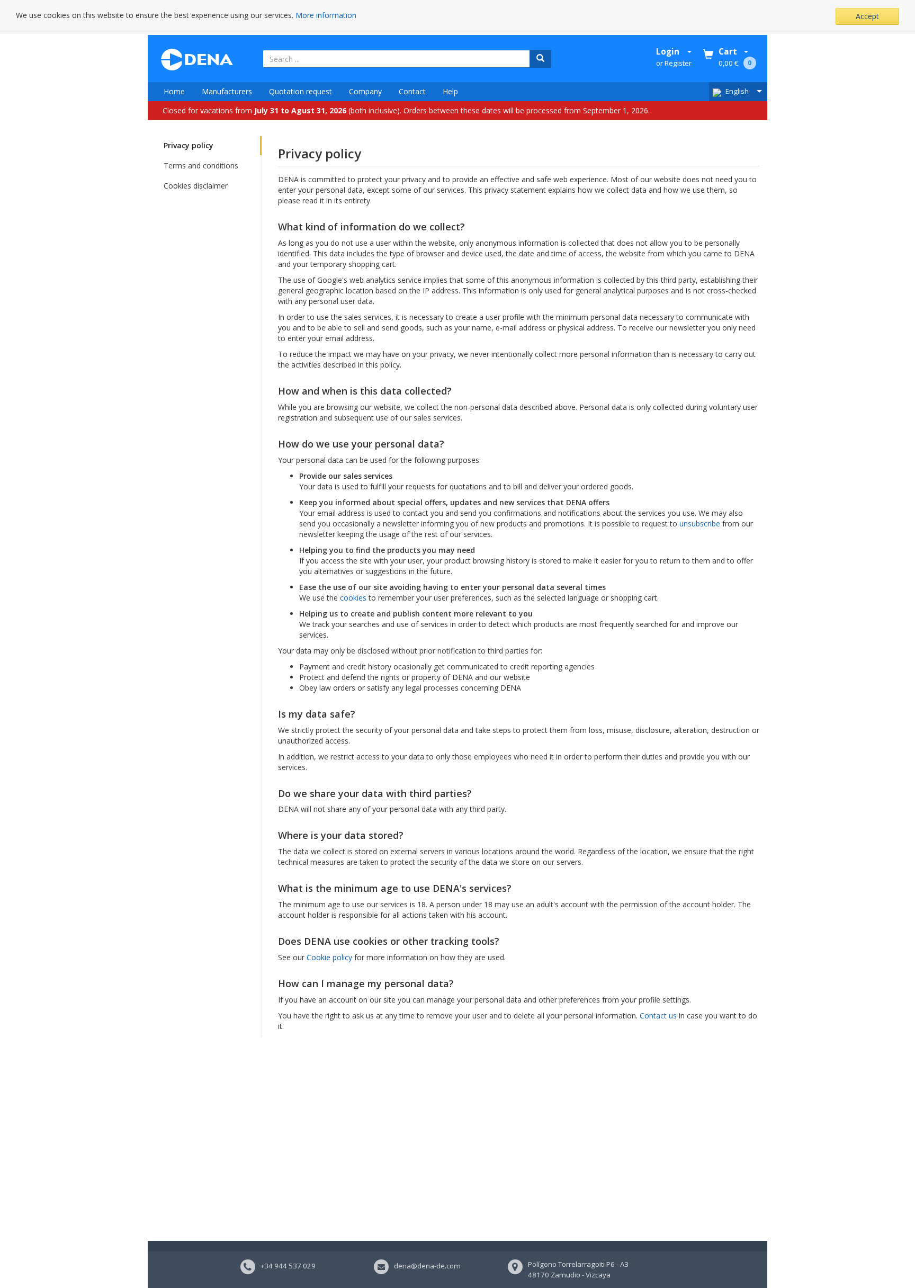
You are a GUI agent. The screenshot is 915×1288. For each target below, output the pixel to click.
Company (365, 91)
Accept (867, 16)
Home (174, 91)
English (737, 91)
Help (450, 91)
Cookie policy (329, 957)
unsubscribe (699, 523)
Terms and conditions (201, 165)
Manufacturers (227, 91)
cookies (353, 598)
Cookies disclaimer (196, 186)
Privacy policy (188, 145)
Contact (412, 91)
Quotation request (300, 91)
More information (325, 15)
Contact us (658, 1015)
